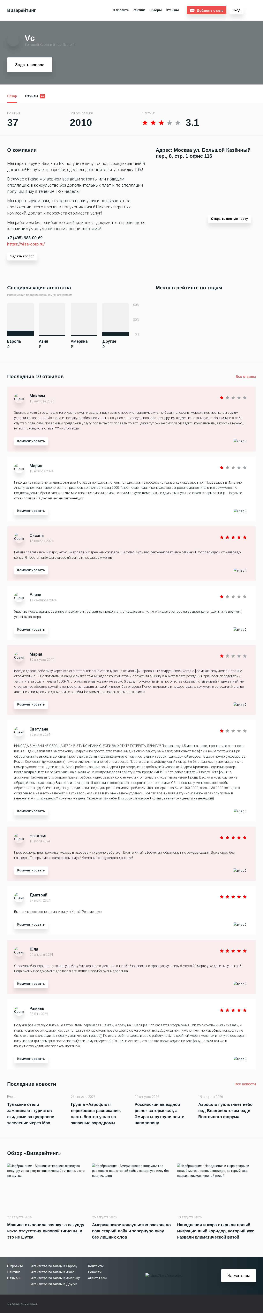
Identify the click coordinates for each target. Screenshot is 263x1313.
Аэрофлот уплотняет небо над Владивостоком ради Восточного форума (225, 1110)
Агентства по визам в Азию (53, 1272)
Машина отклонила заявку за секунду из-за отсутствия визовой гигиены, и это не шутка (45, 1231)
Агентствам (97, 1278)
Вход (236, 10)
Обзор (12, 96)
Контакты (96, 1266)
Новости (95, 1272)
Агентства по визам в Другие (54, 1284)
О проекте (121, 10)
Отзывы (172, 10)
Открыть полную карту (229, 219)
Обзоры (155, 10)
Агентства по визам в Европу (54, 1266)
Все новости (245, 1084)
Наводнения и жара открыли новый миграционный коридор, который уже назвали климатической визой (215, 1231)
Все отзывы (246, 376)
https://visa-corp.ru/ (26, 244)
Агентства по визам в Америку (55, 1278)
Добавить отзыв (210, 11)
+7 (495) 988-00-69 (25, 238)
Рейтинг (139, 10)
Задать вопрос (29, 64)
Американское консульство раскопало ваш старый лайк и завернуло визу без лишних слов (131, 1231)
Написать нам (238, 1276)
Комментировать (31, 441)
